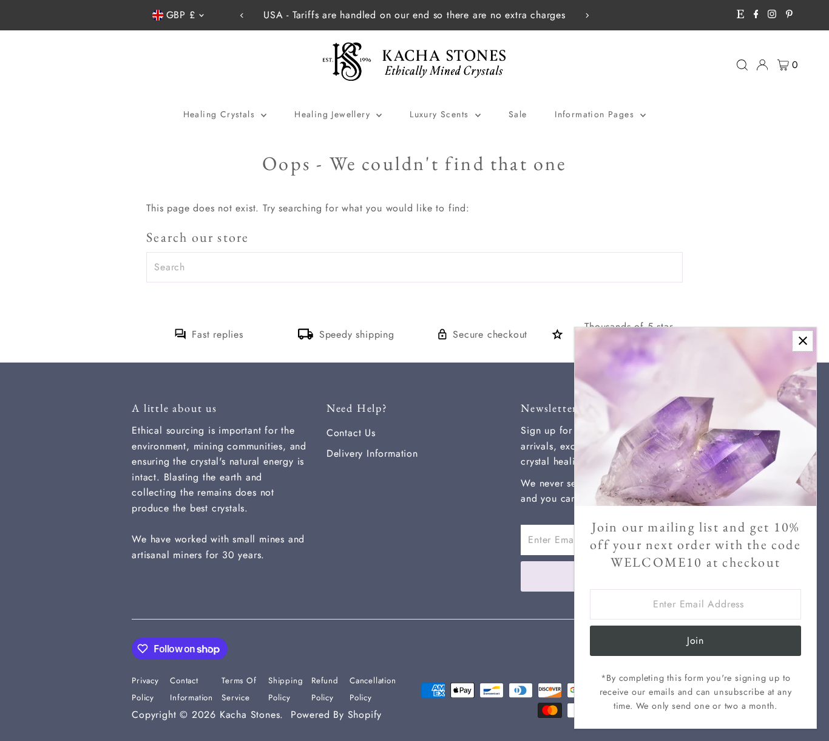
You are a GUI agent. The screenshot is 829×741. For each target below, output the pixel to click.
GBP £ (180, 15)
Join (695, 640)
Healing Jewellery (333, 114)
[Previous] (242, 15)
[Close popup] (802, 341)
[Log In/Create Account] (762, 65)
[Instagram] (772, 15)
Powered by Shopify (336, 715)
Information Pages (596, 114)
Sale (518, 114)
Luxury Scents (441, 114)
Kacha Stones (250, 715)
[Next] (586, 15)
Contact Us (351, 433)
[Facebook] (756, 15)
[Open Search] (742, 65)
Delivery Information (372, 453)
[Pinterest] (789, 15)
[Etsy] (740, 15)
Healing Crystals (221, 114)
